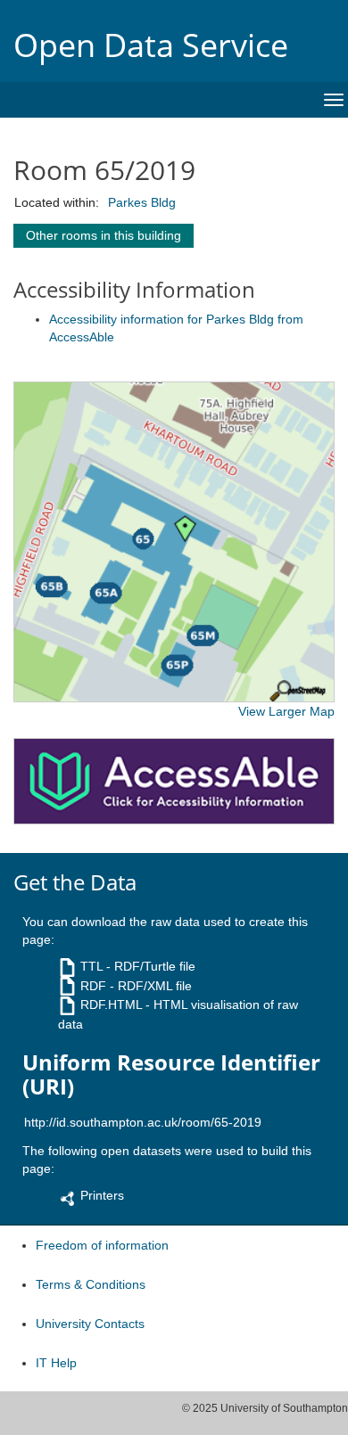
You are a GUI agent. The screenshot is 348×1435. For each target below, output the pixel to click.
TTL (91, 966)
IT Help (56, 1363)
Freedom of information (102, 1245)
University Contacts (90, 1323)
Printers (102, 1195)
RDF (93, 986)
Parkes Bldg (142, 202)
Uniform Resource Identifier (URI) (171, 1074)
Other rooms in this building (103, 235)
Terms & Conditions (90, 1284)
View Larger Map (286, 711)
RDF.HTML (111, 1004)
